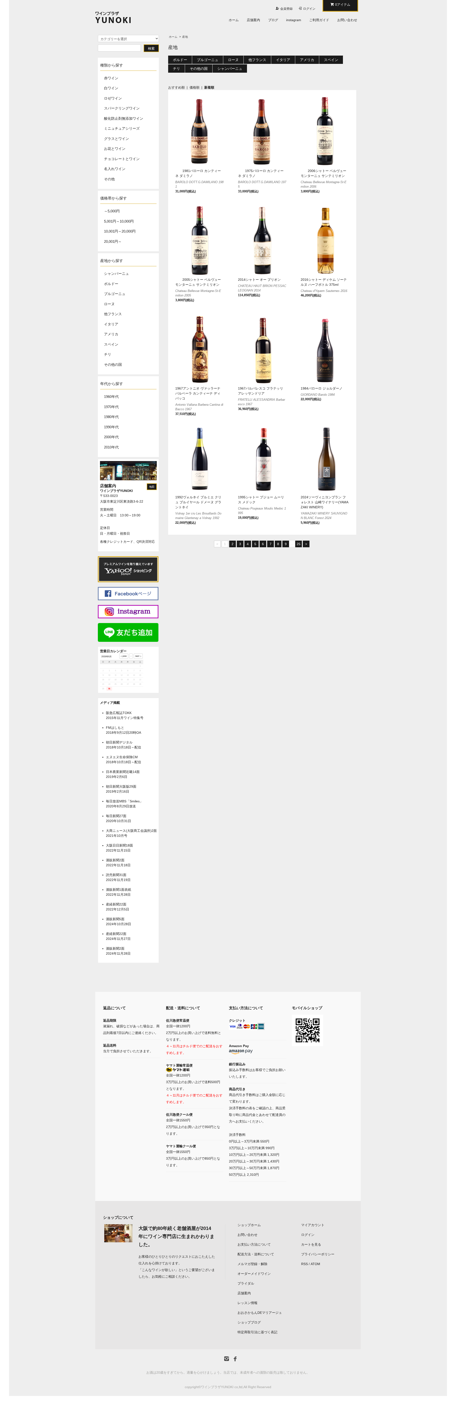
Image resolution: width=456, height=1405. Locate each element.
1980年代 (111, 417)
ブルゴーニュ (114, 294)
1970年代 (111, 407)
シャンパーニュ (116, 273)
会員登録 (286, 8)
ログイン (309, 8)
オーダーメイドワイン (254, 1274)
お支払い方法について (254, 1244)
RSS (304, 1264)
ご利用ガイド (319, 20)
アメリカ (111, 334)
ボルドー (111, 284)
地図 (151, 486)
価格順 (195, 87)
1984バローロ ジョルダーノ (321, 388)
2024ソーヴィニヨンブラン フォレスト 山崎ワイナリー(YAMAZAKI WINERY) (324, 502)
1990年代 (111, 427)
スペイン (111, 344)
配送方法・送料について (256, 1254)
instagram (293, 20)
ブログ (273, 20)
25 (298, 544)
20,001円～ (113, 241)
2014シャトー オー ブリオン (259, 279)
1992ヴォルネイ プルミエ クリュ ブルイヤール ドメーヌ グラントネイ (198, 502)
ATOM (315, 1264)
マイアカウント (312, 1225)
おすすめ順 (176, 87)
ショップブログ (249, 1322)
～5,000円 (112, 211)
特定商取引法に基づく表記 (257, 1332)
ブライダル (246, 1283)
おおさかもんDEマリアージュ (260, 1313)
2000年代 (111, 437)
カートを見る (311, 1244)
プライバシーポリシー (317, 1254)
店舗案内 (253, 20)
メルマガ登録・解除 (252, 1264)
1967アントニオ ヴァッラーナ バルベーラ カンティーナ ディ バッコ (197, 393)
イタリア (111, 324)
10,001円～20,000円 (120, 231)
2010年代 (111, 447)
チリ (107, 354)
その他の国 (113, 364)
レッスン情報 (247, 1303)
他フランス (113, 314)
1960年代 (111, 397)
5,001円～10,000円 (119, 221)
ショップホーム (249, 1225)
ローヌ (109, 304)
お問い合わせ (347, 20)
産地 (185, 36)
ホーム (234, 20)
